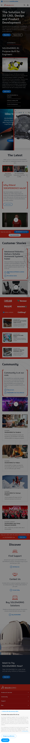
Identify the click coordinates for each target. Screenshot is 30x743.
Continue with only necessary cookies (10, 711)
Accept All (5, 740)
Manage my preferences (8, 736)
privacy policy (25, 731)
